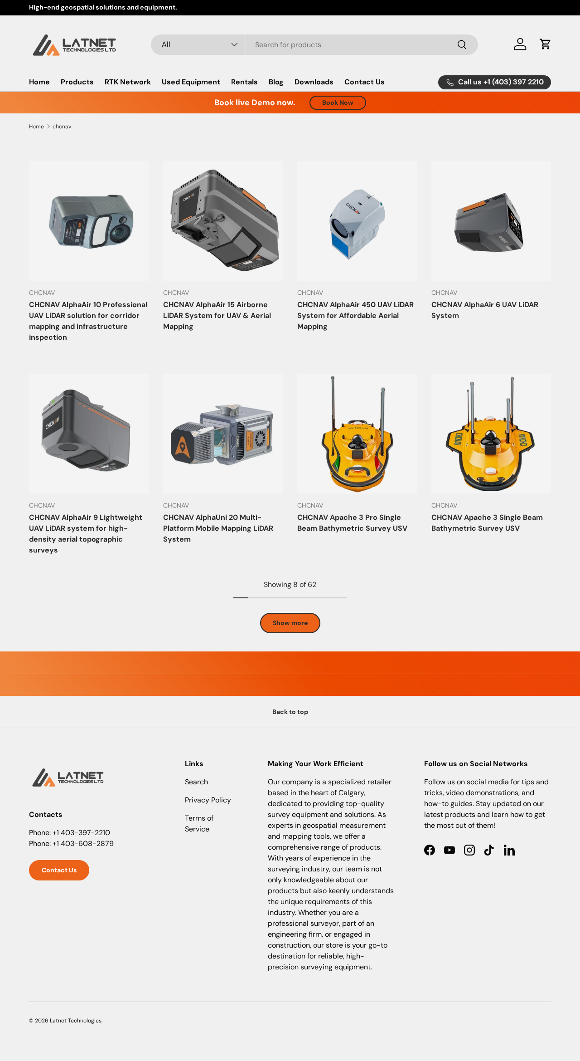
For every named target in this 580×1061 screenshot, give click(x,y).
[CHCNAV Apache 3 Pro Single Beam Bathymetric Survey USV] (357, 434)
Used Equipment (191, 82)
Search (196, 782)
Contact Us (364, 82)
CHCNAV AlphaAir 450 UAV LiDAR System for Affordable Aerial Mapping (355, 315)
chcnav (62, 126)
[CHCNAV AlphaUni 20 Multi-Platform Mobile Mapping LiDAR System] (223, 434)
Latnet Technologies (76, 1020)
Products (77, 82)
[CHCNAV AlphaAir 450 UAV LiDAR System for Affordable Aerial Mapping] (357, 221)
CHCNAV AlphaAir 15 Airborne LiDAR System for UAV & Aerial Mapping (217, 315)
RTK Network (128, 82)
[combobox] (314, 44)
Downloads (314, 82)
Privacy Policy (208, 800)
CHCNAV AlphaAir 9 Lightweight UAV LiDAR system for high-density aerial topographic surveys (85, 534)
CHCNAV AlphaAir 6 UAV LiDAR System (484, 310)
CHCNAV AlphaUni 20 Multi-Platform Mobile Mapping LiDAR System (218, 528)
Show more (290, 623)
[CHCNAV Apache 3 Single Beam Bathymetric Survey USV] (491, 434)
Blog (276, 82)
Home (39, 82)
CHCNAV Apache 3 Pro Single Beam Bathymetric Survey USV (352, 523)
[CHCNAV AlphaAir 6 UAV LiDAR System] (491, 221)
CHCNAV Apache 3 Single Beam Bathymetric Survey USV (487, 523)
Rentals (244, 82)
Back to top (290, 712)
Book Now (337, 102)
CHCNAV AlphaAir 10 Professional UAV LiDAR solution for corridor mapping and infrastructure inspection (88, 321)
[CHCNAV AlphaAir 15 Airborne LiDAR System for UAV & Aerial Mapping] (223, 221)
